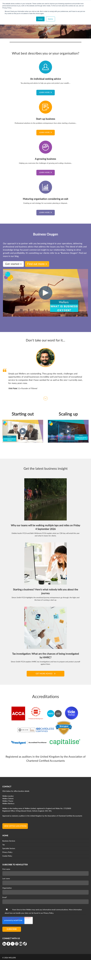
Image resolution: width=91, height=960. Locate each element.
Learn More (44, 92)
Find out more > (37, 264)
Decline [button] (50, 19)
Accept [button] (40, 19)
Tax (3, 845)
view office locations (15, 826)
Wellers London (8, 796)
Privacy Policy (7, 852)
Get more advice (44, 674)
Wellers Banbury (8, 803)
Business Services (8, 841)
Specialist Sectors (8, 848)
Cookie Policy (7, 856)
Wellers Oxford (7, 798)
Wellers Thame (7, 801)
